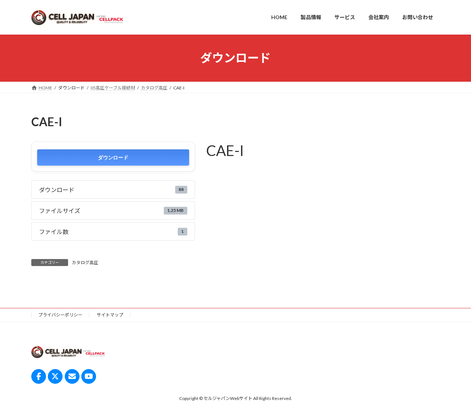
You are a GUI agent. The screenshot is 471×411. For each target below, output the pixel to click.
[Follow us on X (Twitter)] (55, 376)
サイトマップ (110, 315)
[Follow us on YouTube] (88, 376)
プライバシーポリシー (60, 315)
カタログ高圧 (85, 262)
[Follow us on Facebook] (38, 376)
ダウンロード (113, 157)
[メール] (72, 376)
